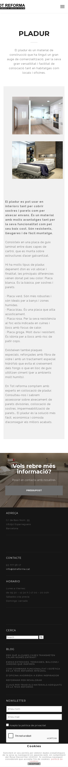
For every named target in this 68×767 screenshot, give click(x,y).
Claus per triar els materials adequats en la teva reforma (34, 685)
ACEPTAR (34, 764)
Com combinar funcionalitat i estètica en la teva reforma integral (33, 669)
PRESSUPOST (34, 490)
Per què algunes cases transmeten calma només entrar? (30, 656)
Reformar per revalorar (24, 680)
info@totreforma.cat (18, 569)
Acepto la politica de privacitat (27, 725)
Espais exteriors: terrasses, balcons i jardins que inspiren (32, 663)
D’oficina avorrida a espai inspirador (32, 675)
